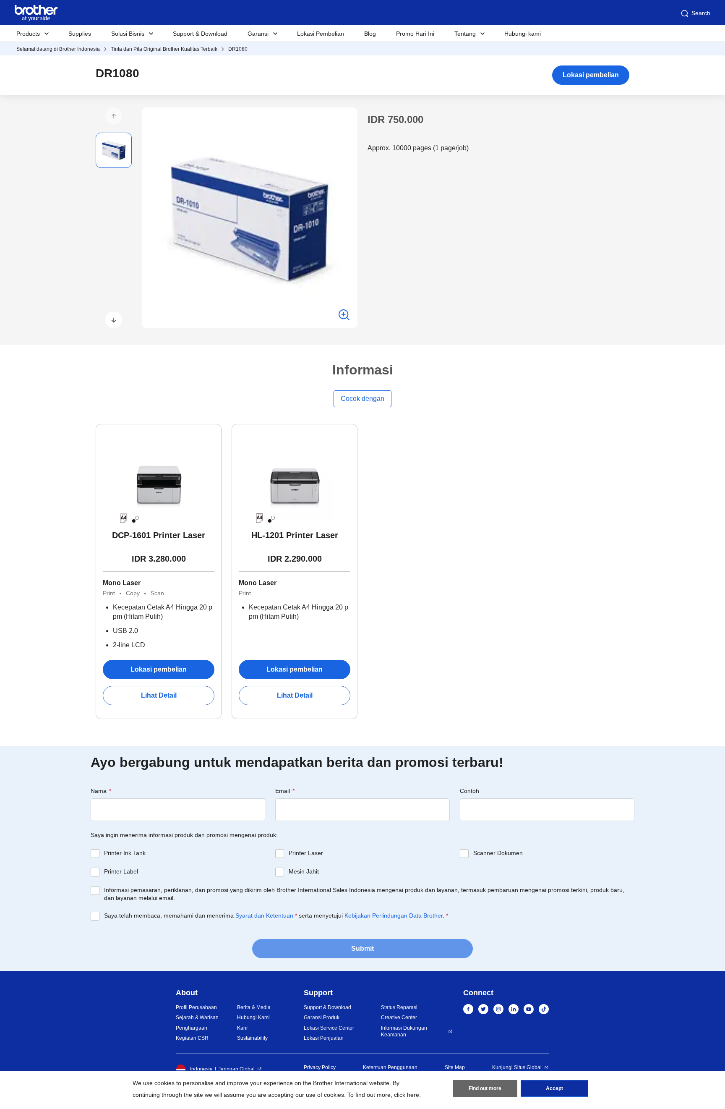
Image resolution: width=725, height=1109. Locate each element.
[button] (113, 115)
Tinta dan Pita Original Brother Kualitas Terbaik (164, 49)
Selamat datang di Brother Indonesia (58, 49)
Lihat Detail (159, 695)
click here (406, 1094)
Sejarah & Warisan (197, 1017)
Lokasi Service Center (329, 1028)
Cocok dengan (362, 398)
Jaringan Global (236, 1069)
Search (700, 13)
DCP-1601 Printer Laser (158, 535)
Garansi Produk (321, 1017)
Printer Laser (306, 853)
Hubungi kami (522, 33)
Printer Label (121, 871)
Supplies (79, 33)
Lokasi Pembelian (320, 33)
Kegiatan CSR (192, 1038)
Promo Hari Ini (415, 33)
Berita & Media (254, 1007)
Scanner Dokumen (498, 853)
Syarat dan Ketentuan (264, 915)
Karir (242, 1028)
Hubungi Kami (253, 1017)
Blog (370, 33)
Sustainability (252, 1038)
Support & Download (200, 33)
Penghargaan (191, 1028)
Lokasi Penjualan (324, 1038)
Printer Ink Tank (125, 853)
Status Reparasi (399, 1007)
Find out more (485, 1088)
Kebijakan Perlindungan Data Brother (393, 915)
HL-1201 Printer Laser (294, 535)
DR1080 (238, 49)
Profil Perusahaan (196, 1007)
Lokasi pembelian (591, 74)
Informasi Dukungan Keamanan (404, 1031)
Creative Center (399, 1017)
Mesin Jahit (304, 871)
